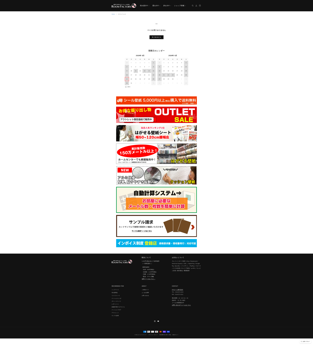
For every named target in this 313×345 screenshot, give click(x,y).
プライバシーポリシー (153, 334)
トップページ (115, 289)
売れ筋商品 (115, 292)
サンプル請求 (115, 315)
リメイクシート (116, 295)
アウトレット (115, 312)
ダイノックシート (116, 301)
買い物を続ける (156, 37)
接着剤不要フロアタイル (118, 307)
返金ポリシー (175, 334)
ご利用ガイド (145, 289)
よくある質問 (145, 292)
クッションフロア (116, 310)
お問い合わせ (145, 295)
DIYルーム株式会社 (177, 290)
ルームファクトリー (142, 334)
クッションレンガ (116, 298)
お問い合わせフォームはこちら (181, 305)
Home (113, 14)
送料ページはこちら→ (148, 279)
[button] (192, 5)
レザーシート (115, 304)
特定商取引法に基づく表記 (165, 334)
